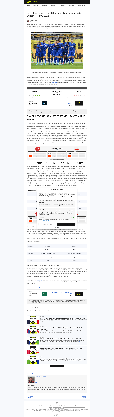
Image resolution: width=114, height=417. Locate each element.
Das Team (57, 414)
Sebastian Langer (40, 377)
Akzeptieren (66, 224)
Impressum (57, 413)
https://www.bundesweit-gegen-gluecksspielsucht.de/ (74, 407)
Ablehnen (57, 227)
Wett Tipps (35, 5)
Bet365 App (39, 280)
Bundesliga (62, 5)
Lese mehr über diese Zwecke (46, 220)
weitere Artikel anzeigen (57, 366)
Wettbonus (53, 5)
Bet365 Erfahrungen (36, 287)
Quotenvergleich (81, 5)
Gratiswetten (71, 5)
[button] (74, 189)
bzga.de (50, 407)
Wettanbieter (45, 5)
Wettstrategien (57, 415)
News (28, 5)
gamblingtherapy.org (57, 407)
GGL (79, 410)
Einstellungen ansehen (47, 224)
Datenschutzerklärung (57, 411)
